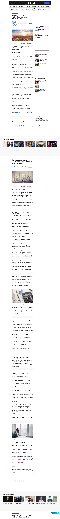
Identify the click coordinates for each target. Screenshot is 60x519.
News (10, 6)
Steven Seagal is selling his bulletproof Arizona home (21, 516)
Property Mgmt (42, 6)
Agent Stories (29, 6)
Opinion (22, 6)
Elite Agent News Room (14, 22)
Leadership (18, 6)
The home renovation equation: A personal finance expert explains (22, 161)
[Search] (13, 3)
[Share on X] (22, 23)
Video (38, 6)
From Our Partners (39, 52)
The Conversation (27, 469)
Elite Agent (14, 166)
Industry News (15, 13)
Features (14, 6)
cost (24, 215)
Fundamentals (34, 6)
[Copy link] (26, 23)
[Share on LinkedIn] (20, 23)
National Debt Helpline (21, 462)
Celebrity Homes (15, 513)
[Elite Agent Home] (30, 3)
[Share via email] (24, 23)
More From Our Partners (8, 139)
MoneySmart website (16, 255)
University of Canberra (22, 189)
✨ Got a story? (55, 512)
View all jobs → (38, 125)
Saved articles (48, 6)
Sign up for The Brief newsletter (23, 122)
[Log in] (11, 3)
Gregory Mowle (15, 189)
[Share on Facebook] (18, 23)
